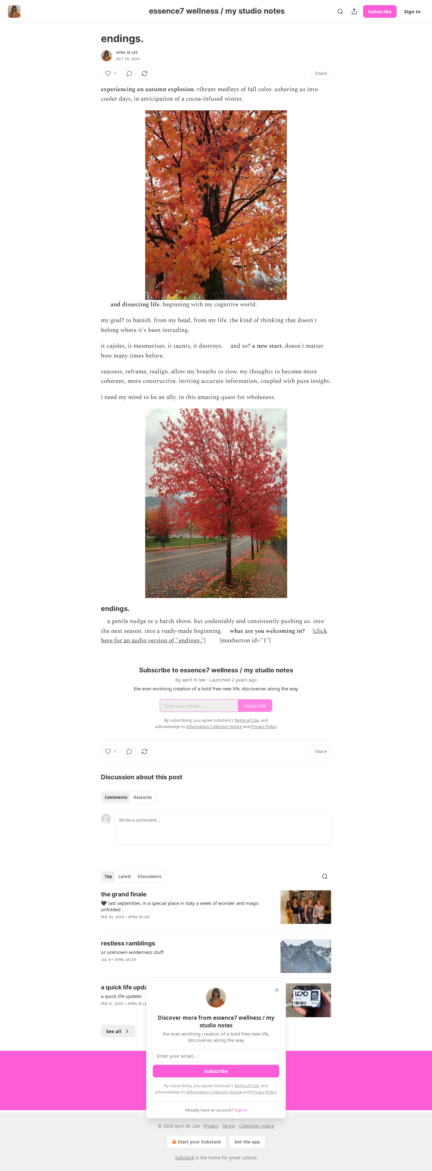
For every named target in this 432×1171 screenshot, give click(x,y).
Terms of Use (246, 1085)
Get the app (247, 1142)
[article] (216, 909)
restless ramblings (128, 943)
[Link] (92, 609)
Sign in (412, 11)
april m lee (127, 52)
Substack (184, 1158)
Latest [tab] (124, 876)
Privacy (211, 1126)
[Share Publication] (354, 11)
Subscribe (380, 11)
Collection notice (256, 1126)
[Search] (340, 11)
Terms (228, 1126)
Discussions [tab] (149, 876)
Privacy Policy (263, 1092)
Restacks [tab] (142, 797)
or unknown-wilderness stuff (132, 952)
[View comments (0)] (129, 73)
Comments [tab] (116, 797)
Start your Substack (199, 1142)
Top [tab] (108, 876)
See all (113, 1031)
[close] (277, 990)
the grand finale (123, 894)
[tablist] (128, 797)
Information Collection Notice (214, 1092)
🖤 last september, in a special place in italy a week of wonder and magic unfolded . (180, 906)
